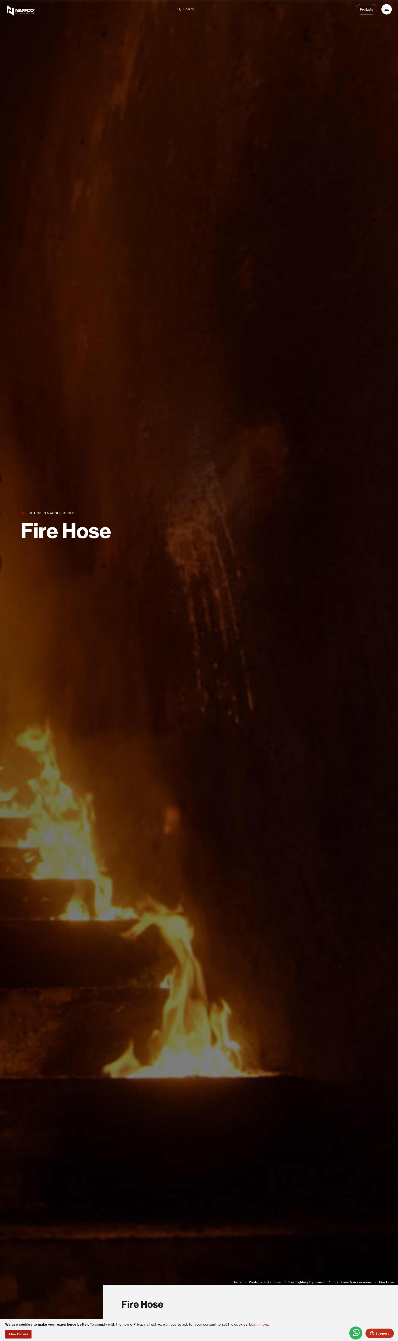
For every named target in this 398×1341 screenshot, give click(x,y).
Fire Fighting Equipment (306, 1282)
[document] (199, 1330)
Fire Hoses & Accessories (352, 1282)
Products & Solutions (265, 1282)
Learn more (258, 1324)
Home (237, 1282)
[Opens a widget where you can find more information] (379, 1334)
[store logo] (69, 10)
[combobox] (202, 9)
